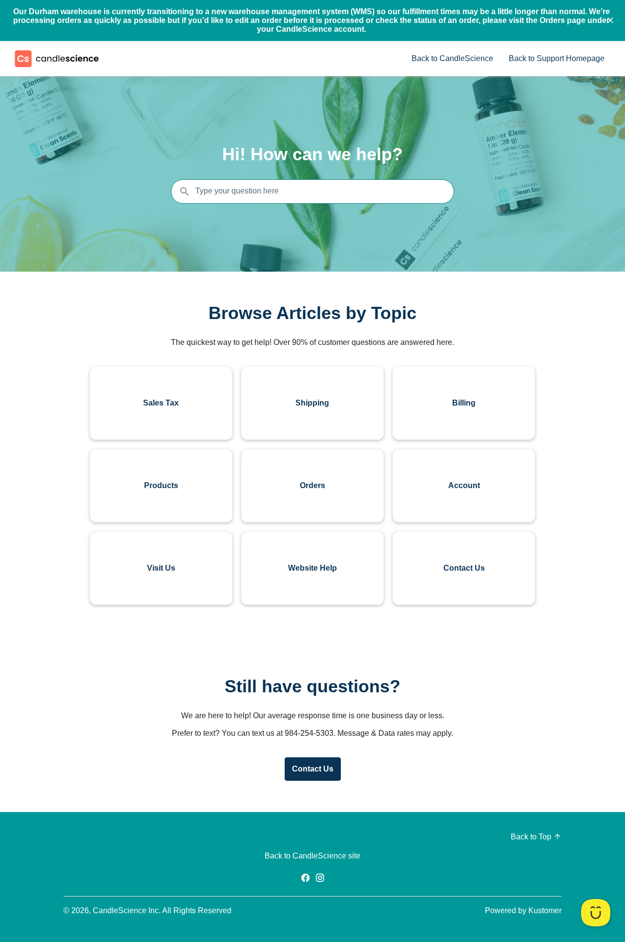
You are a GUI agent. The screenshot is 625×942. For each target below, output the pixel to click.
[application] (595, 912)
